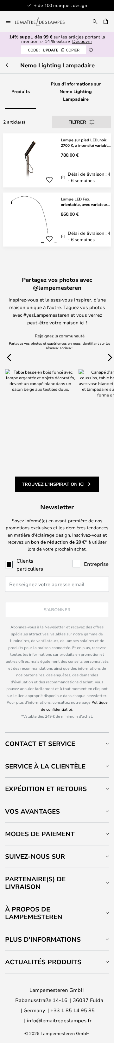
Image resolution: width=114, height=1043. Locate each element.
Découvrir (82, 41)
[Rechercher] (95, 21)
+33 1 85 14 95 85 (72, 1010)
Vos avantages (32, 811)
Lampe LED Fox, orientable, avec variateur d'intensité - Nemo (84, 201)
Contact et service (40, 743)
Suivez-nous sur (35, 856)
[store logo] (43, 21)
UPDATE (53, 49)
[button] (49, 180)
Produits (20, 91)
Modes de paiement (40, 834)
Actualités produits (43, 962)
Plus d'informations (43, 939)
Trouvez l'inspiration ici (53, 484)
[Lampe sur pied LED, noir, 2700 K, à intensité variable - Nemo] (57, 160)
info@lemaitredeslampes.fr (59, 1020)
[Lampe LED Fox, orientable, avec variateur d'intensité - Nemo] (57, 220)
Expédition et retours (46, 788)
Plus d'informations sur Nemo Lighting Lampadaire (76, 91)
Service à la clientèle (45, 766)
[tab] (57, 743)
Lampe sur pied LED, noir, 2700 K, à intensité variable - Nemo (85, 142)
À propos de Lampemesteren (33, 913)
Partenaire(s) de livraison (35, 883)
